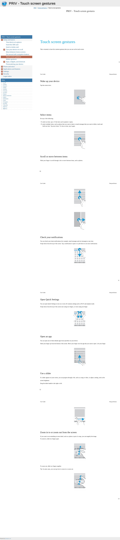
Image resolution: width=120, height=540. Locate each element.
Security (6, 74)
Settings (6, 71)
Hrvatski (5, 92)
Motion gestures (11, 59)
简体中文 (5, 106)
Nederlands (5, 98)
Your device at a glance (14, 42)
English (4, 87)
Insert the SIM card (12, 44)
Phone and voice (9, 66)
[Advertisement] (49, 22)
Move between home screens (16, 52)
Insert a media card (12, 47)
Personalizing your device (14, 64)
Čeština (5, 84)
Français (5, 90)
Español (5, 89)
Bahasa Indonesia (7, 95)
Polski (4, 100)
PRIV (4, 4)
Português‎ (5, 102)
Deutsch (5, 86)
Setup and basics (42, 8)
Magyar (5, 94)
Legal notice (7, 76)
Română (5, 103)
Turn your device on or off (14, 49)
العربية (4, 82)
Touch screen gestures (13, 57)
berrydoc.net (8, 538)
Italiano (4, 97)
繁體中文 (5, 108)
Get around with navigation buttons (17, 54)
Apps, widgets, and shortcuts (15, 62)
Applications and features (11, 69)
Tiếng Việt (5, 105)
